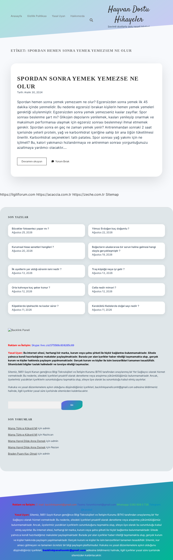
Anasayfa (16, 16)
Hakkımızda (77, 16)
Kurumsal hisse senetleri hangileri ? (33, 247)
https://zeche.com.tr (88, 194)
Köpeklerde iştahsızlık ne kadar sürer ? (35, 305)
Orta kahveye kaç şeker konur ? (31, 287)
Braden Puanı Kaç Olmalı (22, 453)
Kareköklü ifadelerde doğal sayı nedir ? (115, 305)
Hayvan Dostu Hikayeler (128, 14)
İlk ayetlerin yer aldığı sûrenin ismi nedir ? (36, 269)
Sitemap (112, 194)
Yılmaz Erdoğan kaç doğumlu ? (110, 228)
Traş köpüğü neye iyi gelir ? (108, 269)
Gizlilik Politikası (37, 16)
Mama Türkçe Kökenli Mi (22, 428)
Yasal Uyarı (58, 16)
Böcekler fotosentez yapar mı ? (30, 228)
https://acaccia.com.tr (53, 194)
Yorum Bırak (62, 161)
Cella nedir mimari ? (104, 287)
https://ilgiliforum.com (17, 194)
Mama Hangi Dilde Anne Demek (27, 441)
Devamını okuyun (34, 162)
